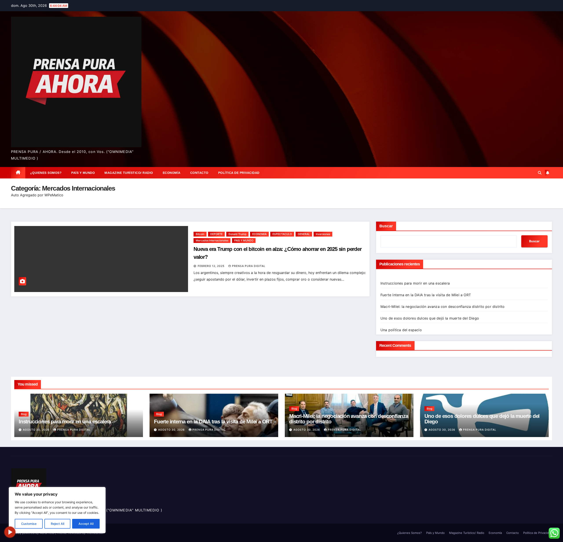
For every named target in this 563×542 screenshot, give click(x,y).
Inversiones (323, 234)
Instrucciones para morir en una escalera (415, 283)
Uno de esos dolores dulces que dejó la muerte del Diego (429, 318)
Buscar (386, 226)
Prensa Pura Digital (248, 266)
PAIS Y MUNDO (243, 240)
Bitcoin (200, 234)
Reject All (57, 523)
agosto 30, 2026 (36, 429)
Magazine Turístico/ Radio (128, 173)
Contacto (199, 173)
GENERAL (304, 234)
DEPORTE (216, 234)
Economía (172, 173)
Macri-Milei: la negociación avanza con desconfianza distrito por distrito (442, 306)
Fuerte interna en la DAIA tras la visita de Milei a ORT (425, 295)
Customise (29, 523)
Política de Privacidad (239, 173)
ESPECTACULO (282, 234)
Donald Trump (237, 234)
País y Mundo (83, 173)
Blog (23, 414)
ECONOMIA (259, 234)
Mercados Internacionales (212, 240)
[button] (539, 173)
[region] (57, 510)
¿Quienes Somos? (46, 173)
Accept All (86, 523)
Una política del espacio (401, 330)
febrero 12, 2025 (211, 266)
